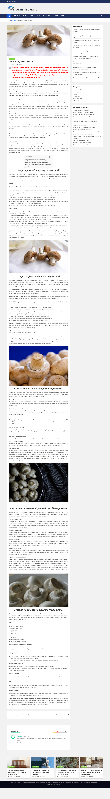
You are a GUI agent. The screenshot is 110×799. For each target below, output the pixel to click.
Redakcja (63, 15)
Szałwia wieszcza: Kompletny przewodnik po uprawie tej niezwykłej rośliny (66, 772)
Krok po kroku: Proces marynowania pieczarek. (37, 162)
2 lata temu (13, 64)
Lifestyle (37, 15)
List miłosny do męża (82, 125)
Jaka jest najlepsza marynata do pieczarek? (36, 160)
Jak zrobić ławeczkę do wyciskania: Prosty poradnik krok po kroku (17, 772)
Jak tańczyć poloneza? (84, 110)
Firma (31, 15)
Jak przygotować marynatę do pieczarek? (35, 159)
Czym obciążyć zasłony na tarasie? (85, 112)
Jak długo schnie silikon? (85, 142)
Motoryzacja (47, 15)
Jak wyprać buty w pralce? (83, 117)
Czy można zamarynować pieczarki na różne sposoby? (39, 164)
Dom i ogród (17, 15)
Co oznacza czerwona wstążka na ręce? (89, 132)
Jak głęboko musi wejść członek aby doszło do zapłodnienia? (22, 715)
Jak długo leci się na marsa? (60, 714)
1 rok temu (12, 776)
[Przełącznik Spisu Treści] (50, 157)
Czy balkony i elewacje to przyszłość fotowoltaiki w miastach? (40, 772)
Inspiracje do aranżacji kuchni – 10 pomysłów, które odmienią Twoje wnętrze (91, 772)
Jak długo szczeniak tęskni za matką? (86, 127)
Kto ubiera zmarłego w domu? (86, 119)
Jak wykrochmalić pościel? (83, 140)
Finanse (25, 15)
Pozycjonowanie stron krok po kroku (87, 144)
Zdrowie (55, 15)
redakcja (20, 64)
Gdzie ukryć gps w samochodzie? (86, 114)
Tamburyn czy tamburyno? (85, 134)
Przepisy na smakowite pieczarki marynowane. (37, 166)
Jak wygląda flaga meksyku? (85, 129)
